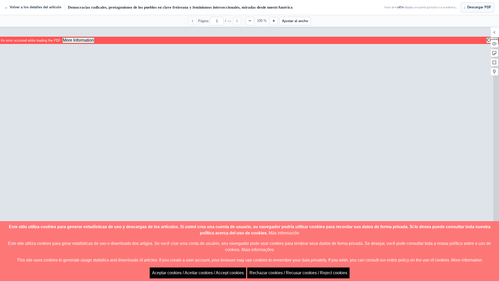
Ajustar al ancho (295, 21)
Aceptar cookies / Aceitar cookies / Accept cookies (198, 273)
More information (466, 260)
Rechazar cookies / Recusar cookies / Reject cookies (298, 273)
